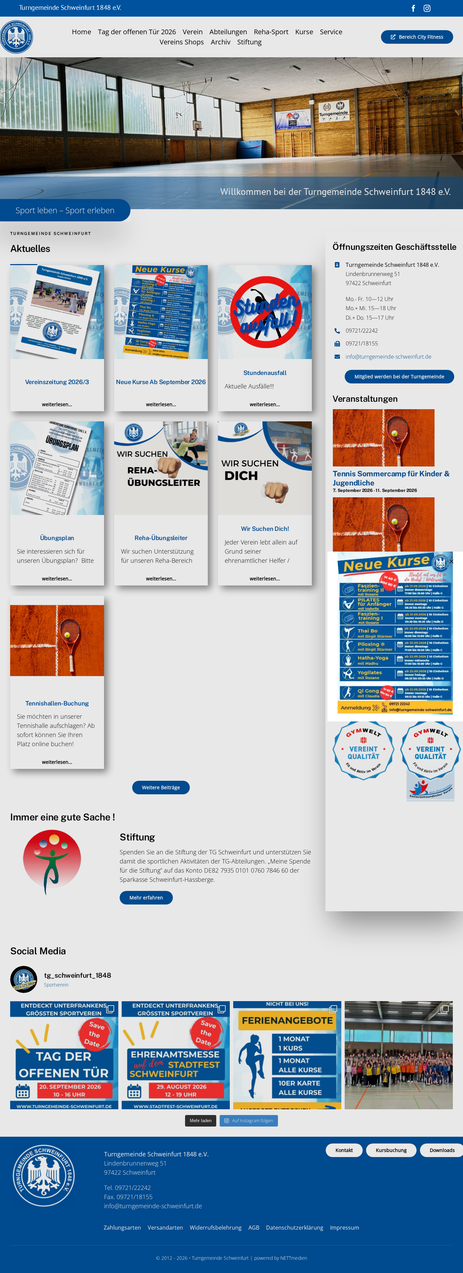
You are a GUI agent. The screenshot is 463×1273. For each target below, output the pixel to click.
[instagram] (427, 8)
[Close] (451, 561)
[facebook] (413, 8)
